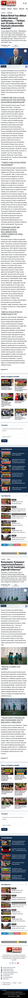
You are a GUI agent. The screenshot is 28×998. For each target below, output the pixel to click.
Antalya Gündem (6, 984)
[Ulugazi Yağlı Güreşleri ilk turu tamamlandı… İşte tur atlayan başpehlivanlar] (21, 786)
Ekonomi (21, 9)
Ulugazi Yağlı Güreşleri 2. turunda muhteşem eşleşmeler (7, 792)
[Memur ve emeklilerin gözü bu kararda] (7, 412)
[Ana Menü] (25, 3)
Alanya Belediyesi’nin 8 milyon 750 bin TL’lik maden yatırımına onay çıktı (19, 517)
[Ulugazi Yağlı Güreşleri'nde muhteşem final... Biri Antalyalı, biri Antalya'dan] (7, 771)
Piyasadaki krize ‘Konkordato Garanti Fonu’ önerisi (20, 418)
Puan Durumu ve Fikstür (8, 974)
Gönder (4, 440)
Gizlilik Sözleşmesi (6, 982)
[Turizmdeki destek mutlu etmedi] (21, 396)
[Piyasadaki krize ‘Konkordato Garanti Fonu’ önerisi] (21, 412)
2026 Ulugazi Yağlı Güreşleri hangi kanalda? (6, 807)
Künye (20, 982)
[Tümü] (26, 496)
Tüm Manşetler (6, 975)
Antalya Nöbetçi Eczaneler (9, 967)
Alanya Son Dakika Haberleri (18, 902)
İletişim (14, 982)
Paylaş (4, 66)
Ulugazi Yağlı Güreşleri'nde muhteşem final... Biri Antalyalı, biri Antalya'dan (18, 531)
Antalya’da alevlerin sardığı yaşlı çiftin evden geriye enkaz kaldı (19, 538)
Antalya (3, 9)
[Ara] (23, 3)
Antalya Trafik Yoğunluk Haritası (10, 972)
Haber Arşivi (6, 978)
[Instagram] (15, 963)
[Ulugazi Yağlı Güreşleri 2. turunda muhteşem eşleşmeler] (7, 786)
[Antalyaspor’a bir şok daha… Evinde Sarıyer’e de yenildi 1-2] (21, 801)
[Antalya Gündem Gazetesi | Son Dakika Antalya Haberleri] (8, 3)
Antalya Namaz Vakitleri (8, 970)
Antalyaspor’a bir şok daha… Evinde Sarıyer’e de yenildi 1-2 (21, 807)
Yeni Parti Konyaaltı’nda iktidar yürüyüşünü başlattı (17, 524)
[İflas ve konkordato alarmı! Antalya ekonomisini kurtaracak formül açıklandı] (21, 382)
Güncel (9, 9)
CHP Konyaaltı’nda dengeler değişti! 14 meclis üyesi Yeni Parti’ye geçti (19, 510)
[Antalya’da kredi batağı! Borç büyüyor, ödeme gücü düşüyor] (7, 382)
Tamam (18, 996)
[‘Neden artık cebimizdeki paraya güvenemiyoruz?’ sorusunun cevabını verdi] (7, 396)
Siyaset (15, 9)
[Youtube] (18, 963)
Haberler (3, 12)
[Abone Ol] (26, 66)
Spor (13, 528)
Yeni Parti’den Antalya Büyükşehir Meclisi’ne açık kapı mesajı (18, 503)
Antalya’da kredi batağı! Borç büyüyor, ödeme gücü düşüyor (6, 388)
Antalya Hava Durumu (8, 969)
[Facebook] (10, 963)
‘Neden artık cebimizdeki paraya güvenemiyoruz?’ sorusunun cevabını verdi (6, 404)
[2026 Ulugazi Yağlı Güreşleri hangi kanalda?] (7, 801)
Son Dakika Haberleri (8, 977)
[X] (13, 963)
